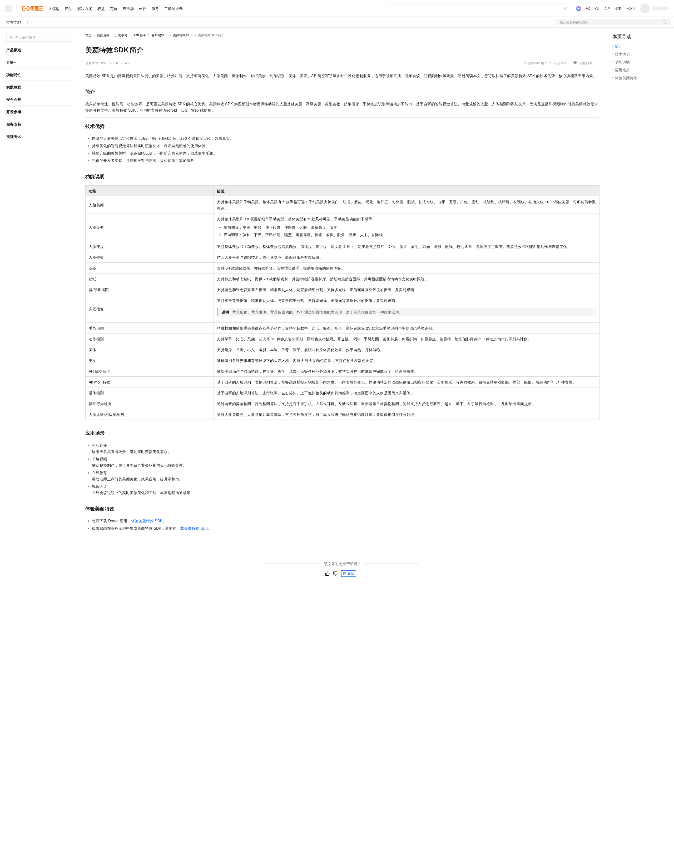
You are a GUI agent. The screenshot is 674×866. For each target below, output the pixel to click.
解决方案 (84, 8)
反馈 (351, 573)
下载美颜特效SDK (192, 528)
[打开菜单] (8, 8)
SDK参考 (139, 35)
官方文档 (13, 22)
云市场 (128, 8)
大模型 (54, 8)
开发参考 (121, 35)
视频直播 (103, 35)
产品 (68, 8)
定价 (113, 8)
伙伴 (142, 8)
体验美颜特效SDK (147, 520)
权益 (101, 8)
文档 (607, 8)
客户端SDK (159, 35)
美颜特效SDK (183, 35)
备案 (618, 8)
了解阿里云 (173, 8)
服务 (155, 8)
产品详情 (560, 63)
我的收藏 (586, 63)
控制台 (631, 8)
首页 (88, 35)
